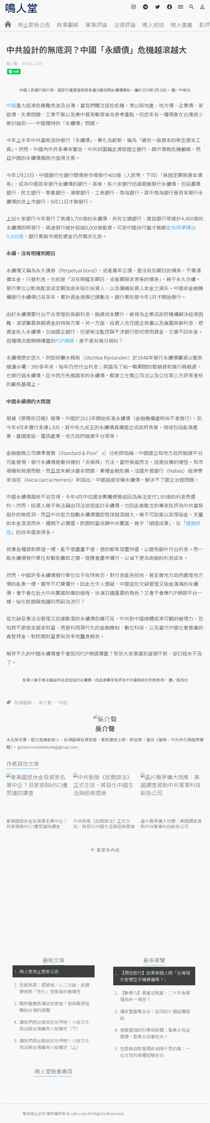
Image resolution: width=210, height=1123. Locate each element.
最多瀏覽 (154, 960)
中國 (62, 702)
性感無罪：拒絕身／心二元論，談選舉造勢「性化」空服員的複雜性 (54, 988)
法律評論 (125, 25)
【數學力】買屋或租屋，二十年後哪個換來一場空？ (155, 996)
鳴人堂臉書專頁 (53, 1071)
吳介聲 (12, 63)
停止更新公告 (34, 25)
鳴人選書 (181, 25)
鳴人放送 (153, 25)
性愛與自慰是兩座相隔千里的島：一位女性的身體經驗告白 (155, 1051)
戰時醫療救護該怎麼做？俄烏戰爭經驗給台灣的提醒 (54, 1006)
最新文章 (54, 960)
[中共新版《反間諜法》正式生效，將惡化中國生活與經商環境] (104, 795)
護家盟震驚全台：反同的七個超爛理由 (155, 1014)
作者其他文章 (22, 764)
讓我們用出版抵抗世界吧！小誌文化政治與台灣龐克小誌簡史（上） (54, 1043)
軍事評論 (96, 25)
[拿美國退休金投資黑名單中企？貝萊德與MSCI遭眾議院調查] (37, 795)
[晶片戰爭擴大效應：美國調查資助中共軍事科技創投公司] (172, 795)
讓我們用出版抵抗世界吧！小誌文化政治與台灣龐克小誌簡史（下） (54, 1025)
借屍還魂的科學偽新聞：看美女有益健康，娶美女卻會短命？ (155, 1033)
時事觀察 (68, 25)
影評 (204, 25)
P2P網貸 (65, 340)
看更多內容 (108, 849)
